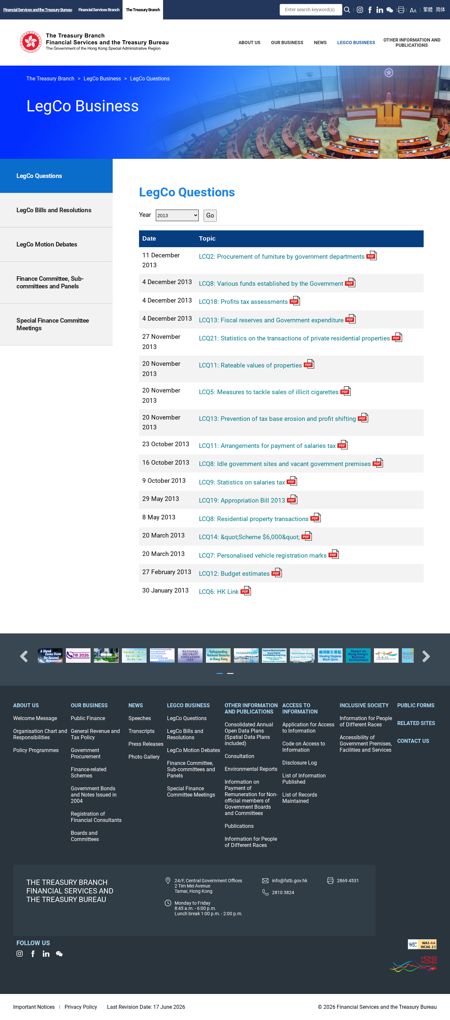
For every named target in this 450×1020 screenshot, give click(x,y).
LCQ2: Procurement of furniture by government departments (282, 256)
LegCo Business (102, 78)
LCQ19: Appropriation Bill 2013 (242, 500)
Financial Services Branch (98, 9)
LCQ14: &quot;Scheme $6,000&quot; (249, 537)
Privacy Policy (81, 1007)
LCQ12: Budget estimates (234, 573)
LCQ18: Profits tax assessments (243, 302)
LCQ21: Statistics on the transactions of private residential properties (294, 338)
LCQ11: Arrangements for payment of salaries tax (267, 446)
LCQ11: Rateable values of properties (250, 365)
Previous (26, 656)
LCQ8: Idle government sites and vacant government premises (285, 464)
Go (210, 215)
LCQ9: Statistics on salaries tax (242, 482)
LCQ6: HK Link (219, 592)
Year (145, 215)
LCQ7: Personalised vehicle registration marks (263, 555)
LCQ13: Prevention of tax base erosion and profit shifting (277, 419)
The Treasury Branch (143, 9)
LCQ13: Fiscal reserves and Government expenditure (271, 320)
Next (423, 656)
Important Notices (34, 1007)
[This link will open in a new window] (360, 10)
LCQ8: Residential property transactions (254, 519)
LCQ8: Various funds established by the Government (271, 283)
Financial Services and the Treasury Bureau (37, 9)
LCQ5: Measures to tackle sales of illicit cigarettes (269, 392)
